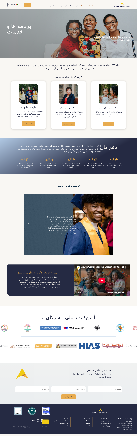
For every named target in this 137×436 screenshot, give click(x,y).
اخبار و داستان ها (64, 423)
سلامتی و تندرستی (106, 421)
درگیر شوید (63, 5)
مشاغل (88, 421)
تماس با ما (87, 425)
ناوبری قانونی (107, 426)
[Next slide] (108, 224)
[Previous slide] (29, 224)
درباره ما (75, 5)
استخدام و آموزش (106, 423)
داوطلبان (87, 423)
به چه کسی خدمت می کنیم (61, 421)
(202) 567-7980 (127, 429)
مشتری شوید (53, 5)
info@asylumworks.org (124, 427)
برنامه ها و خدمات (88, 5)
